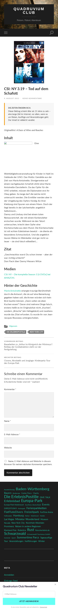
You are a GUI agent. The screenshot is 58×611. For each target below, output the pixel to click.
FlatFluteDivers (13, 512)
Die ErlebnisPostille (16, 332)
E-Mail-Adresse (12, 435)
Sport (14, 538)
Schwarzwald (15, 533)
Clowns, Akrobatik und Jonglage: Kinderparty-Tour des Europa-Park (27, 360)
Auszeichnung (9, 489)
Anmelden (9, 575)
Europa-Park (31, 501)
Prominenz (9, 526)
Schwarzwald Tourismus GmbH (38, 534)
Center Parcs (26, 493)
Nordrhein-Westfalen (35, 523)
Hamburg (18, 515)
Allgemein (13, 326)
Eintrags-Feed (11, 581)
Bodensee (16, 493)
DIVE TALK (45, 497)
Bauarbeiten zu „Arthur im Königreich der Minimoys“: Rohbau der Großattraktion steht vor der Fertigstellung (28, 346)
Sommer (7, 538)
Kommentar (10, 389)
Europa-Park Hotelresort (14, 505)
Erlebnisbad (12, 501)
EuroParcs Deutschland (33, 505)
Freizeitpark (31, 512)
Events (46, 504)
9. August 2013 (11, 98)
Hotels (42, 516)
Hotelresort (35, 516)
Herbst (27, 516)
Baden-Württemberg (32, 489)
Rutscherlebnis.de (42, 530)
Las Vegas (9, 519)
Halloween (8, 516)
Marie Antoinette (12, 291)
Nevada (7, 523)
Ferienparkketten (36, 508)
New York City (36, 332)
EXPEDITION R (10, 508)
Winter (41, 541)
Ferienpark (21, 508)
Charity (36, 493)
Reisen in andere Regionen (28, 526)
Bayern (7, 493)
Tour (6, 541)
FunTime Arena (46, 512)
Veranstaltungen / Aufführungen (23, 541)
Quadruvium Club (29, 11)
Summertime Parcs (28, 537)
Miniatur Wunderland (27, 519)
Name (7, 421)
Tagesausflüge (46, 538)
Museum (44, 519)
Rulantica (22, 530)
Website (8, 448)
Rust (30, 530)
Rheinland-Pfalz (10, 530)
